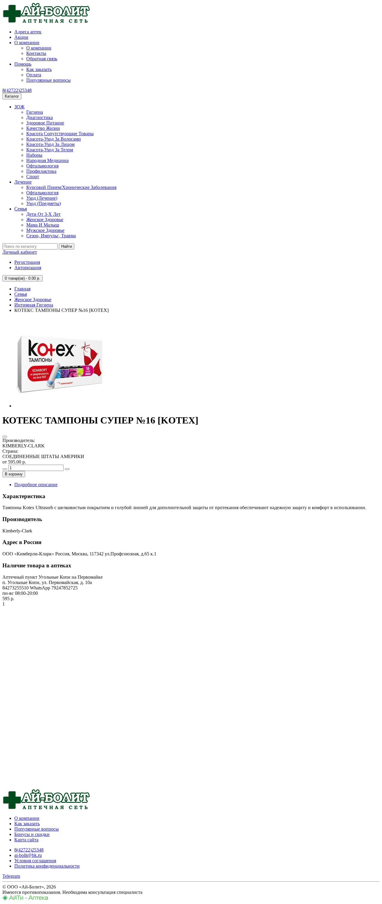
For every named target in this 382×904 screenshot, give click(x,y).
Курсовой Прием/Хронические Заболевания (71, 187)
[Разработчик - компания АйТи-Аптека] (25, 898)
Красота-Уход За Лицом (50, 144)
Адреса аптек (27, 31)
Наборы (34, 155)
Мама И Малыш (42, 224)
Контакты (36, 53)
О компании (26, 42)
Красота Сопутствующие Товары (60, 133)
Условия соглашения (35, 860)
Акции (21, 37)
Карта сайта (26, 839)
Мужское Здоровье (45, 230)
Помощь (22, 64)
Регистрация (27, 262)
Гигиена (34, 112)
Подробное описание (36, 484)
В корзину (14, 474)
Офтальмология (42, 165)
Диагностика (39, 117)
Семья (20, 208)
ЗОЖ (19, 106)
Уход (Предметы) (43, 203)
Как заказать (39, 69)
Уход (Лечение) (41, 198)
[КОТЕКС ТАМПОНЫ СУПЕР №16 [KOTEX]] (59, 405)
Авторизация (27, 267)
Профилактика (41, 171)
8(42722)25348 (17, 90)
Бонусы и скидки (32, 834)
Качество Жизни (43, 128)
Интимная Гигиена (33, 304)
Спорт (32, 176)
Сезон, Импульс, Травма (51, 235)
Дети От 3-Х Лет (43, 214)
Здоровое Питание (45, 122)
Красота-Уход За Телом (49, 149)
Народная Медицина (47, 160)
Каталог (12, 96)
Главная (22, 288)
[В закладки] (4, 437)
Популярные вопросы (48, 80)
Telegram (11, 876)
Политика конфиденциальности (47, 865)
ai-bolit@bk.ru (28, 855)
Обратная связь (41, 58)
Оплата (33, 74)
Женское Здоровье (44, 219)
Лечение (23, 181)
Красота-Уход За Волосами (53, 138)
